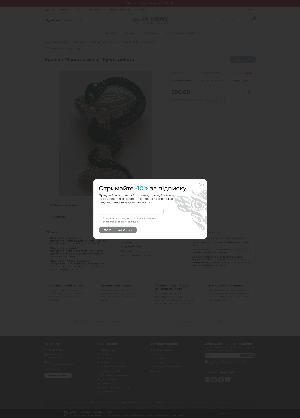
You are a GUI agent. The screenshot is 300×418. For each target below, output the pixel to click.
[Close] (201, 185)
